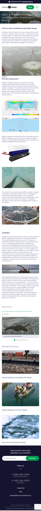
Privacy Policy (27, 505)
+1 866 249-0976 (21, 474)
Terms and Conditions (19, 505)
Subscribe (32, 458)
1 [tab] (14, 340)
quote (30, 7)
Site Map (12, 505)
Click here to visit (22, 1)
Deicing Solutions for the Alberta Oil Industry (17, 377)
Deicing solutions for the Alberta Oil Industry (18, 311)
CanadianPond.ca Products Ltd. (20, 495)
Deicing (6, 314)
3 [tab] (19, 340)
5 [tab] (24, 340)
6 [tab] (26, 340)
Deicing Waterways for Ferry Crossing (14, 410)
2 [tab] (17, 340)
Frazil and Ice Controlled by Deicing (14, 442)
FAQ (20, 492)
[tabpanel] (20, 327)
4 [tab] (21, 340)
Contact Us (20, 488)
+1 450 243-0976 (20, 480)
